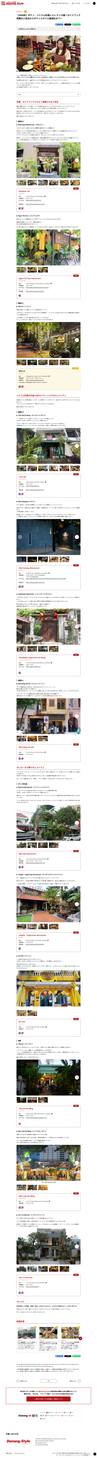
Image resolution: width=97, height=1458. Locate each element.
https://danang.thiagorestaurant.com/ (36, 1117)
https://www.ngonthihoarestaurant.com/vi (37, 287)
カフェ (67, 1412)
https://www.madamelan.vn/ (33, 200)
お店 (43, 1415)
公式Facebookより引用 (50, 1182)
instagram (72, 3)
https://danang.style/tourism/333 (35, 291)
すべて (43, 1412)
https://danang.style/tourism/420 (35, 944)
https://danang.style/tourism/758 (35, 490)
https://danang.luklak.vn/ (32, 486)
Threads (79, 3)
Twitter (75, 3)
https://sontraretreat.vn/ (32, 1286)
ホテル (48, 1415)
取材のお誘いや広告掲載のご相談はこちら (49, 1399)
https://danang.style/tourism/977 (35, 380)
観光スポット (51, 1412)
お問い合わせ (9, 1453)
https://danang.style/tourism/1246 (35, 863)
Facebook (77, 3)
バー (73, 1412)
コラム (72, 1415)
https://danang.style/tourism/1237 (35, 582)
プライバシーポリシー (19, 1453)
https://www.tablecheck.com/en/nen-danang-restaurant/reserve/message (46, 578)
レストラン (60, 1412)
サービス (65, 1415)
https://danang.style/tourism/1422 (35, 204)
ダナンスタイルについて (60, 3)
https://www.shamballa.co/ (33, 666)
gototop (95, 1454)
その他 (43, 1418)
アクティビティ (56, 1415)
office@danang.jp (48, 1366)
